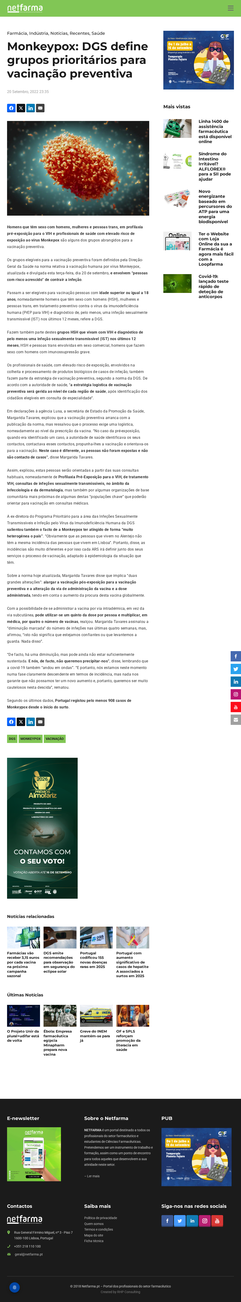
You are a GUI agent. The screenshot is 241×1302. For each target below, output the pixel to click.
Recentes (79, 33)
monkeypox (30, 739)
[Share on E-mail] (40, 108)
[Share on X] (21, 108)
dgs (12, 739)
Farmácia (17, 33)
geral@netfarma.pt (29, 1254)
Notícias (59, 33)
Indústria (38, 33)
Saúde (98, 33)
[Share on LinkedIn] (30, 108)
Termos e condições (98, 1229)
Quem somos (94, 1224)
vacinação (55, 739)
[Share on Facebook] (11, 108)
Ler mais (93, 1176)
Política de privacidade (100, 1218)
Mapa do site (93, 1235)
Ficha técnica (94, 1241)
